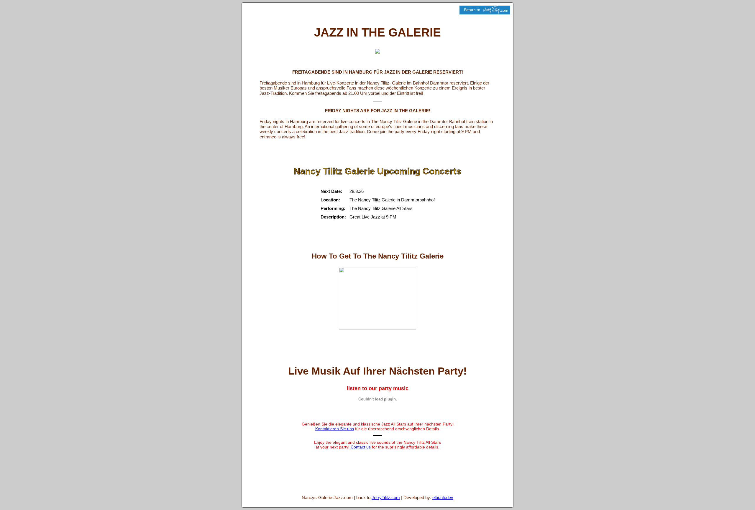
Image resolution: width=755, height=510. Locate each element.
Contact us (361, 447)
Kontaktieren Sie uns (334, 428)
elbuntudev (442, 497)
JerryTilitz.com (386, 497)
